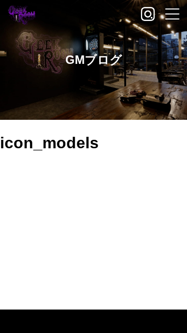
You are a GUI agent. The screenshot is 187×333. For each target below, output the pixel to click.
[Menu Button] (172, 15)
